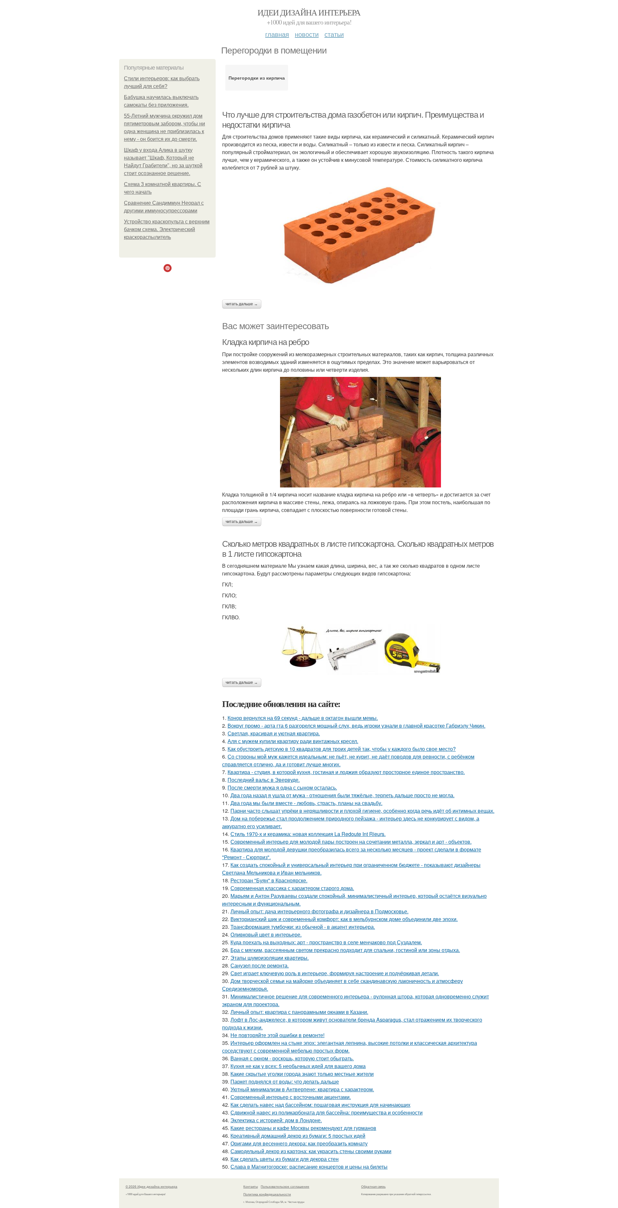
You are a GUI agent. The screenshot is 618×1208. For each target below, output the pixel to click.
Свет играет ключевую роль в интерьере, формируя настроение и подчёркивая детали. (334, 973)
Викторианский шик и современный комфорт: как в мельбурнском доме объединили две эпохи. (344, 919)
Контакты (250, 1186)
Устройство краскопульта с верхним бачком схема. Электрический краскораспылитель (167, 229)
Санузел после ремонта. (259, 965)
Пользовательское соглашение (285, 1186)
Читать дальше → (242, 304)
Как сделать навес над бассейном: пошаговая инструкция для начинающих (320, 1104)
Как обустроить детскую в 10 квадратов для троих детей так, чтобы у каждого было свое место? (342, 748)
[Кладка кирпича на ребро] (360, 432)
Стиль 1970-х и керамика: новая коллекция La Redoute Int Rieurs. (308, 834)
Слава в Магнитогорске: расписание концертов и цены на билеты (309, 1166)
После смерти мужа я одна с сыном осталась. (282, 787)
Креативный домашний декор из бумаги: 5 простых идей (297, 1135)
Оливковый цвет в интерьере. (266, 934)
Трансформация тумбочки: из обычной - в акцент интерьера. (302, 926)
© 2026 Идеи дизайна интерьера (151, 1186)
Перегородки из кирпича (257, 77)
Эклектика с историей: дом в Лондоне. (276, 1120)
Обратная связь (373, 1186)
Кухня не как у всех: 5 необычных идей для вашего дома (298, 1066)
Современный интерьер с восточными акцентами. (290, 1097)
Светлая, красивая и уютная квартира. (274, 733)
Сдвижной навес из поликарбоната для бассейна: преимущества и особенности (326, 1112)
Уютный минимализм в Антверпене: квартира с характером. (302, 1089)
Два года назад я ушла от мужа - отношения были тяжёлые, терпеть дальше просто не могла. (342, 795)
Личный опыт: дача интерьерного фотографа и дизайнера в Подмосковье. (319, 911)
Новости (307, 34)
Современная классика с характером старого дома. (292, 888)
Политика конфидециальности (267, 1194)
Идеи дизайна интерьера (309, 12)
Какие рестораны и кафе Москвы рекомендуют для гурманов (303, 1128)
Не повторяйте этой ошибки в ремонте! (277, 1035)
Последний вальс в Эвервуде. (264, 779)
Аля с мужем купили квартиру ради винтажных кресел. (293, 741)
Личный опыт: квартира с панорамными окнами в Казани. (299, 1012)
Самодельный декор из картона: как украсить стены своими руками (310, 1151)
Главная (277, 34)
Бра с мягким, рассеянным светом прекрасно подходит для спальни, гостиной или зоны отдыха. (345, 950)
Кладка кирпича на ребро (265, 342)
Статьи (334, 34)
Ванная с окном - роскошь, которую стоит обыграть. (292, 1058)
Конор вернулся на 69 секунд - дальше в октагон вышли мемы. (303, 718)
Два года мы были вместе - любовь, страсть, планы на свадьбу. (306, 803)
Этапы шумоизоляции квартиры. (269, 957)
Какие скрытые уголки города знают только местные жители (302, 1073)
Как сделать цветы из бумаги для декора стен (284, 1159)
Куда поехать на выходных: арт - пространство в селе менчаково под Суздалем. (326, 942)
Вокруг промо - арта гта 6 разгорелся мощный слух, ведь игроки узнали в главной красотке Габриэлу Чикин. (356, 725)
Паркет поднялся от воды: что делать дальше (284, 1081)
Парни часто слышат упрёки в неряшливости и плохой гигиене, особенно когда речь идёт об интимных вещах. (362, 810)
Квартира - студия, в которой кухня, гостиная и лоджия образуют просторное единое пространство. (346, 772)
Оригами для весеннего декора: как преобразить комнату (299, 1143)
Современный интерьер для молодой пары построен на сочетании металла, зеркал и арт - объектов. (351, 841)
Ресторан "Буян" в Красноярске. (268, 880)
